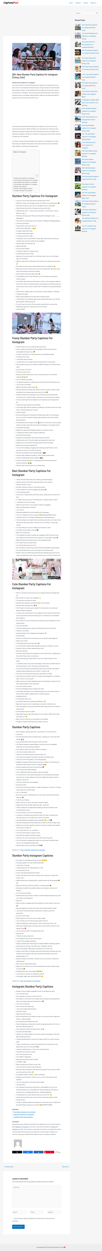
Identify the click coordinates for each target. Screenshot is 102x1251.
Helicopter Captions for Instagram (24, 1114)
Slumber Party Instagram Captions (23, 188)
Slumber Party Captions (20, 186)
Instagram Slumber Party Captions (23, 190)
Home (71, 3)
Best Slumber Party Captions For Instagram (25, 182)
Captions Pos (59, 1247)
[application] (96, 3)
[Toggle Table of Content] (36, 175)
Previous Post (8, 1167)
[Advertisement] (36, 23)
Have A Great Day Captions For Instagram (32, 850)
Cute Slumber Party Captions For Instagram (25, 184)
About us (93, 3)
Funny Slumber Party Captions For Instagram (26, 180)
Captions (78, 3)
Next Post (66, 1167)
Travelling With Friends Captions (23, 1117)
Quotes (85, 3)
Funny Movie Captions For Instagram (25, 1112)
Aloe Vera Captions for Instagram (30, 981)
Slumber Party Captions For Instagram (24, 178)
